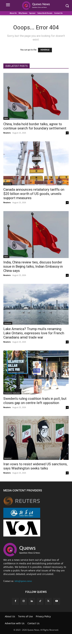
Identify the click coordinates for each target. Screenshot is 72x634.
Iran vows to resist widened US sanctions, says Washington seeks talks (35, 466)
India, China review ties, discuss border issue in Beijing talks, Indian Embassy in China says (33, 266)
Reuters (7, 132)
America (7, 184)
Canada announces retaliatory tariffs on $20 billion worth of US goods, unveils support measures (33, 193)
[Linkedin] (32, 601)
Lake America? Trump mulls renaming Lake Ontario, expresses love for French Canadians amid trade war (33, 333)
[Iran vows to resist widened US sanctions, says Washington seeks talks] (36, 438)
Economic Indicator (12, 393)
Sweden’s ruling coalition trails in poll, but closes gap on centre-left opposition (34, 401)
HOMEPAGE (45, 50)
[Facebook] (15, 601)
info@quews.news (23, 581)
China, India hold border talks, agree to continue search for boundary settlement (34, 126)
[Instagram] (23, 601)
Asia (6, 118)
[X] (48, 601)
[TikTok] (40, 601)
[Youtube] (56, 601)
